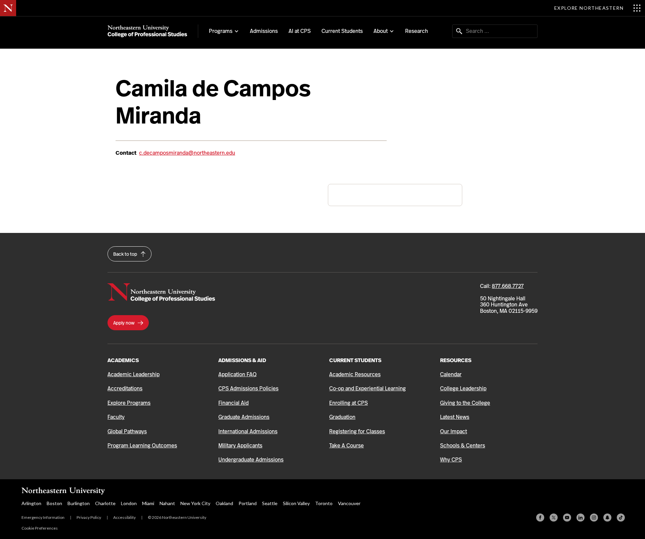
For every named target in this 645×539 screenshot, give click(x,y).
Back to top (125, 254)
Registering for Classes (357, 431)
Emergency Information (43, 517)
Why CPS (451, 459)
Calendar (451, 374)
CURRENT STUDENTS (355, 360)
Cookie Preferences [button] (40, 528)
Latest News (454, 417)
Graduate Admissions (243, 417)
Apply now (124, 323)
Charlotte (105, 503)
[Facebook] (540, 517)
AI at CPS (300, 31)
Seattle (269, 503)
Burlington (79, 503)
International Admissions (247, 431)
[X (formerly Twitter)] (554, 517)
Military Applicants (240, 445)
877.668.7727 (508, 286)
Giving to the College (465, 403)
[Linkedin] (580, 517)
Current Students (342, 31)
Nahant (167, 503)
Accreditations (125, 388)
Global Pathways (127, 431)
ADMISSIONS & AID (242, 360)
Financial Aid (233, 403)
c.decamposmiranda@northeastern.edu (187, 153)
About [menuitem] (381, 31)
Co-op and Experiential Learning (367, 388)
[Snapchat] (607, 517)
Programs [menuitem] (220, 31)
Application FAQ (237, 374)
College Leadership (463, 388)
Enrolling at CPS (348, 403)
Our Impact (453, 431)
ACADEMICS (123, 360)
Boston (54, 503)
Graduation (342, 417)
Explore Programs (129, 403)
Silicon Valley (296, 503)
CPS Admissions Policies (248, 388)
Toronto (324, 503)
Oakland (224, 503)
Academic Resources (355, 374)
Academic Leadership (134, 374)
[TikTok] (621, 517)
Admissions (264, 31)
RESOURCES (455, 360)
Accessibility (124, 517)
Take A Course (346, 445)
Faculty (116, 417)
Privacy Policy (89, 517)
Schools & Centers (462, 445)
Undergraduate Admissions (251, 459)
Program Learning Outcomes (142, 445)
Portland (248, 503)
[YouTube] (567, 517)
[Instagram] (594, 517)
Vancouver (349, 503)
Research (416, 31)
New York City (195, 503)
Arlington (31, 503)
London (129, 503)
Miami (148, 503)
